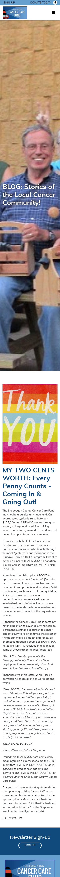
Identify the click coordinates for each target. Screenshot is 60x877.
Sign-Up (9, 2)
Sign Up (30, 845)
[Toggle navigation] (54, 12)
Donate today (40, 2)
